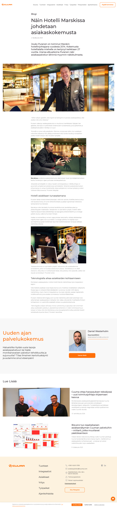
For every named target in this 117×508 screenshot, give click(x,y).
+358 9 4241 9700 (74, 465)
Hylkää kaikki (88, 504)
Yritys (66, 5)
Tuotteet (42, 5)
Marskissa (34, 178)
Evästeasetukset (70, 483)
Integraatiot (51, 5)
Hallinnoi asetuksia (99, 504)
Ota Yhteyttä (75, 490)
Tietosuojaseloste (74, 477)
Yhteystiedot (82, 5)
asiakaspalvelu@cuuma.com (77, 469)
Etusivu (35, 5)
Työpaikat (73, 5)
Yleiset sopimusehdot (75, 480)
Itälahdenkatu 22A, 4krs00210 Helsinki (76, 472)
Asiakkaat (60, 5)
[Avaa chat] (113, 499)
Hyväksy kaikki (77, 504)
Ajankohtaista (92, 5)
